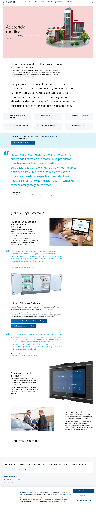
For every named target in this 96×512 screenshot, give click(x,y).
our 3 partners (28, 492)
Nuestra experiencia (55, 2)
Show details (23, 509)
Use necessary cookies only (83, 500)
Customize (83, 495)
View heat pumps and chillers (23, 326)
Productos (27, 2)
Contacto (68, 2)
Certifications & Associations (23, 143)
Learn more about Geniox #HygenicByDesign (29, 321)
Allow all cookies (83, 491)
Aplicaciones (39, 2)
